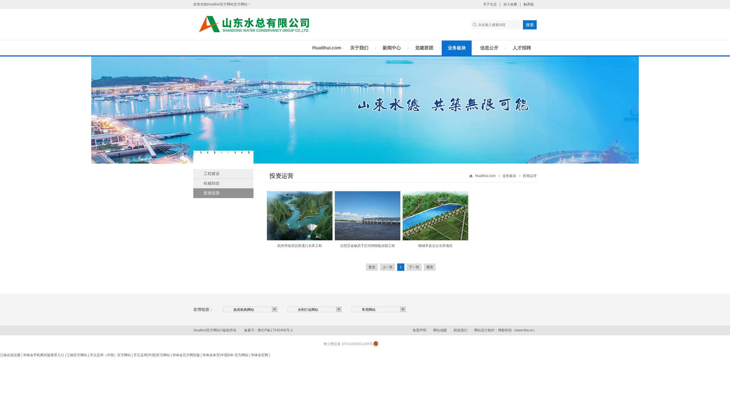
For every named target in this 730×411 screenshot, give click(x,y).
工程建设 (212, 173)
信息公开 (489, 47)
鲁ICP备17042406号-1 (275, 330)
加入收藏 (510, 4)
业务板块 (457, 47)
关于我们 (359, 47)
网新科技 (505, 330)
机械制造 (212, 183)
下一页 (414, 267)
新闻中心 (392, 47)
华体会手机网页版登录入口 (43, 355)
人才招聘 (522, 47)
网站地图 (440, 330)
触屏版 (529, 4)
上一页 (387, 267)
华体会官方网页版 (186, 355)
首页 (371, 267)
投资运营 (212, 193)
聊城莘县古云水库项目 (435, 246)
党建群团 (424, 47)
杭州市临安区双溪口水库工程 (299, 246)
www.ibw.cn (524, 330)
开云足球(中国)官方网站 (151, 355)
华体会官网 (259, 355)
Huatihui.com (326, 47)
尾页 (429, 267)
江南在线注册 (10, 355)
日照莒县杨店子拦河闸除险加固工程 (367, 246)
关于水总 (490, 4)
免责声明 (419, 330)
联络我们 (460, 330)
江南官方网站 (77, 355)
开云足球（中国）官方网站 (110, 355)
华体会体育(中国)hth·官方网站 (225, 355)
